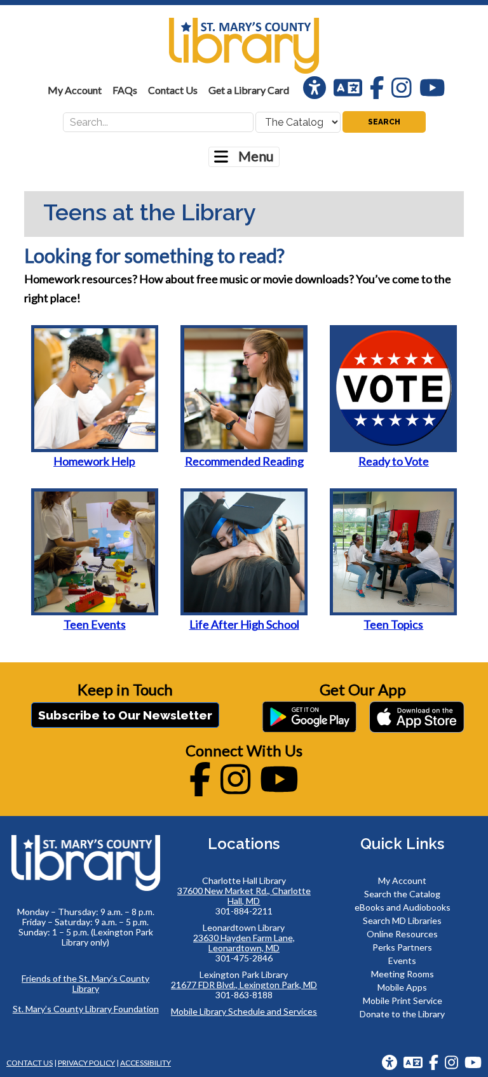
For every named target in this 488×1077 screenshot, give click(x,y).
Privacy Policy (86, 1062)
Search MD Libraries (402, 920)
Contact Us (29, 1062)
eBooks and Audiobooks (403, 907)
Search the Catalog (402, 893)
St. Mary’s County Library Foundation (86, 1008)
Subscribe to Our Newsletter (125, 715)
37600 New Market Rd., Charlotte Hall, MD (244, 895)
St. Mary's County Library (244, 46)
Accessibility (145, 1062)
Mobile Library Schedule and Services (244, 1011)
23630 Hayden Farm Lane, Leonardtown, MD (244, 942)
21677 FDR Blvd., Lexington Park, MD (244, 984)
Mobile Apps (402, 987)
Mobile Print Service (402, 1000)
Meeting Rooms (402, 973)
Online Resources (402, 933)
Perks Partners (402, 947)
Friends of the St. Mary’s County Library (85, 983)
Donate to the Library (402, 1013)
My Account (402, 880)
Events (402, 960)
